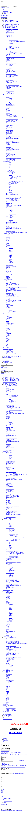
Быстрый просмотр (5, 751)
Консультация (4, 17)
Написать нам (4, 804)
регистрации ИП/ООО (18, 760)
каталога (7, 372)
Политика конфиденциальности (8, 810)
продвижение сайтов (14, 811)
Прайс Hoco (15, 732)
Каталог (2, 373)
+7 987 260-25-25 (4, 15)
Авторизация (4, 367)
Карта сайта (19, 810)
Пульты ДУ (5, 740)
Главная (5, 738)
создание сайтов (4, 811)
